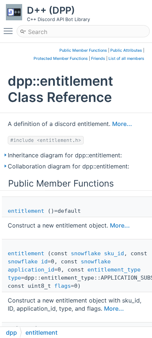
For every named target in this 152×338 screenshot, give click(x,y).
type (14, 277)
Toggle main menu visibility (9, 30)
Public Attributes (126, 50)
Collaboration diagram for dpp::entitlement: (68, 166)
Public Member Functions (83, 50)
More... (122, 123)
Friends (98, 58)
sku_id (114, 253)
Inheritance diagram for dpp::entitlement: (65, 155)
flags (62, 286)
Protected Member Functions (61, 58)
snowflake (86, 253)
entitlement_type (114, 269)
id (44, 261)
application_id (31, 269)
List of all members (126, 58)
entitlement (26, 211)
